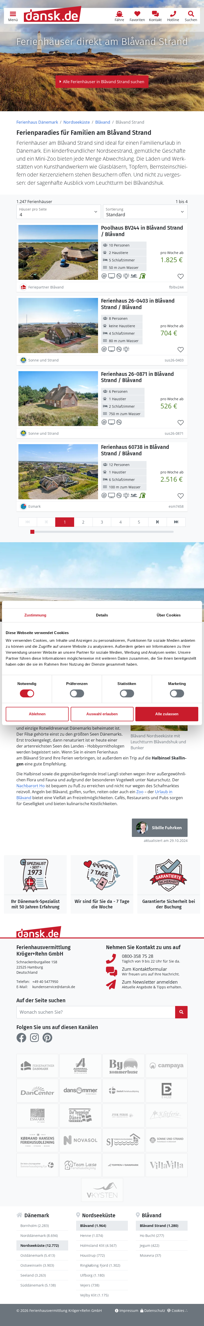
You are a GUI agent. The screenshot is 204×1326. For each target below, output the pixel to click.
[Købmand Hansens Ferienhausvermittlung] (37, 1140)
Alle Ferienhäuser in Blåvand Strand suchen (103, 81)
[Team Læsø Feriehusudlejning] (80, 1165)
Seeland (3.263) (33, 1275)
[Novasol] (80, 1140)
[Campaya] (166, 1065)
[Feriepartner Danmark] (37, 1065)
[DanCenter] (37, 1090)
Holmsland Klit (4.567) (98, 1245)
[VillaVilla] (166, 1165)
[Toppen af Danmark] (123, 1165)
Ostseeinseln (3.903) (37, 1265)
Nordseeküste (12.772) (39, 1245)
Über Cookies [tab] (169, 615)
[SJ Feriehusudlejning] (123, 1140)
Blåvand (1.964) (93, 1225)
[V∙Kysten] (102, 1190)
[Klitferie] (166, 1115)
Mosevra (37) (150, 1255)
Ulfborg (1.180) (92, 1275)
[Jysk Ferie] (123, 1115)
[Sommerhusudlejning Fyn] (37, 1165)
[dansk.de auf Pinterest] (47, 1038)
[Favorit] (181, 277)
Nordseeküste (76, 122)
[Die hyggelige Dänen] (80, 1115)
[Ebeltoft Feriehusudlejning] (123, 1090)
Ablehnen (37, 714)
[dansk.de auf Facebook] (21, 1038)
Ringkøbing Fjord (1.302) (100, 1265)
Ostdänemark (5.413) (37, 1255)
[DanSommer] (80, 1090)
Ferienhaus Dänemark (37, 122)
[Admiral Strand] (80, 1065)
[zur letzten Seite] (176, 522)
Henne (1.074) (91, 1235)
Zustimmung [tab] (35, 615)
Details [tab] (102, 615)
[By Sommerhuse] (123, 1065)
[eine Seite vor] (157, 522)
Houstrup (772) (92, 1255)
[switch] (77, 693)
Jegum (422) (149, 1245)
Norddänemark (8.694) (39, 1235)
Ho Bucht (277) (152, 1235)
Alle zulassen (166, 714)
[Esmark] (37, 1115)
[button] (13, 16)
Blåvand (102, 122)
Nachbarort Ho (30, 785)
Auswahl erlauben (102, 714)
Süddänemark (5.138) (38, 1285)
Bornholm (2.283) (34, 1225)
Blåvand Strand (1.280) (159, 1225)
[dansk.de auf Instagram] (34, 1038)
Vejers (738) (89, 1285)
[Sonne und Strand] (166, 1140)
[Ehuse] (166, 1090)
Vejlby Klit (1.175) (94, 1295)
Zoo (140, 791)
